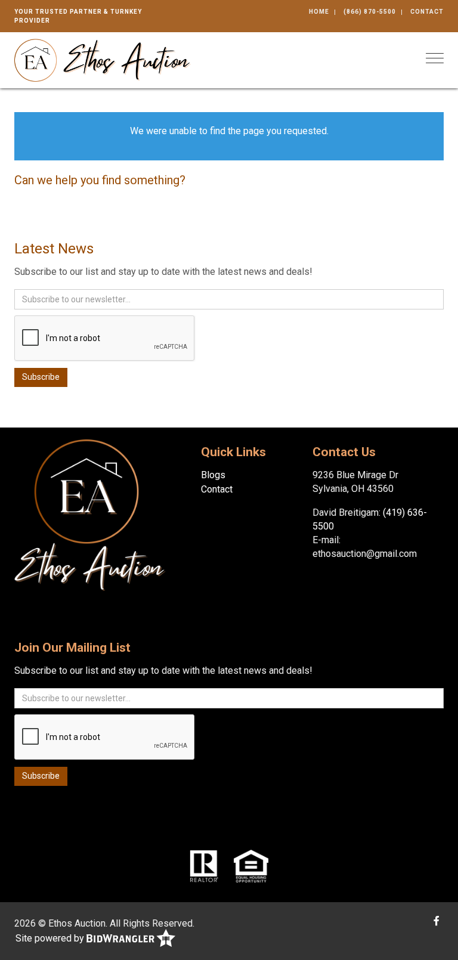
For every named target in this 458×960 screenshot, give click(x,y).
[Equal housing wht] (251, 865)
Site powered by (51, 938)
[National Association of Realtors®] (204, 865)
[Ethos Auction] (102, 59)
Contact (427, 11)
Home (319, 11)
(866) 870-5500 (370, 11)
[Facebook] (437, 921)
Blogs (213, 475)
